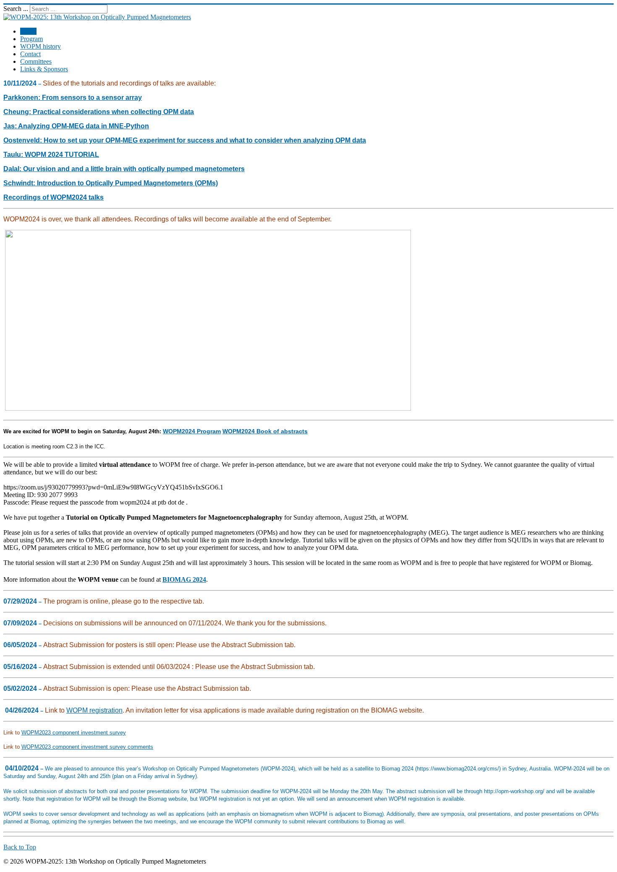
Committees (36, 61)
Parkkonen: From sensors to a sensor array (72, 97)
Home (28, 31)
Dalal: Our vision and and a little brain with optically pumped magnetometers (124, 168)
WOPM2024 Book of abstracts (265, 431)
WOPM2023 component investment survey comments (87, 747)
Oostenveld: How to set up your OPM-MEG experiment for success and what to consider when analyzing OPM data (184, 140)
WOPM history (40, 46)
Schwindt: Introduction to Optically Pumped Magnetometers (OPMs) (110, 183)
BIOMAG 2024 (184, 579)
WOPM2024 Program (192, 431)
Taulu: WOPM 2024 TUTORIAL (51, 154)
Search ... (15, 8)
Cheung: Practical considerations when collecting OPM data (98, 111)
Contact (30, 53)
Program (31, 38)
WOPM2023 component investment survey (73, 732)
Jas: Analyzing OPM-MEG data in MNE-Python (76, 126)
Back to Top (19, 847)
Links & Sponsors (44, 69)
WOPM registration (94, 710)
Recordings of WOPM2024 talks (53, 197)
